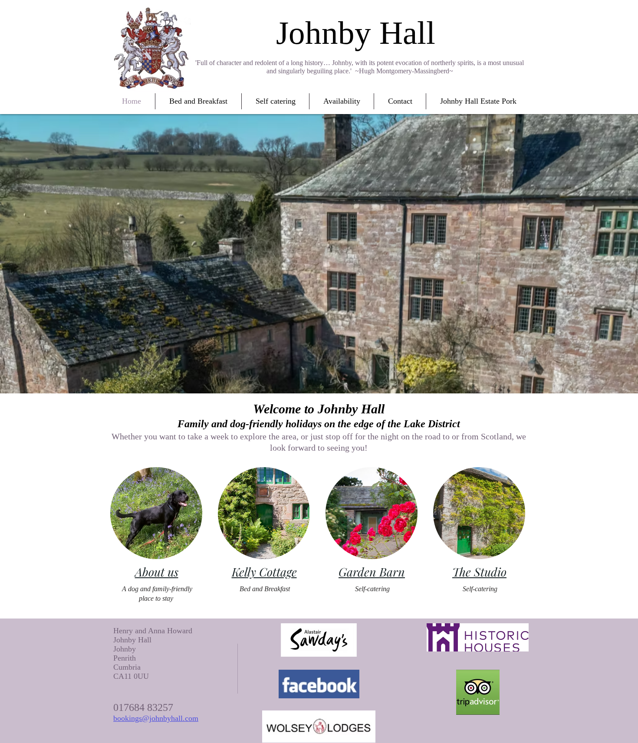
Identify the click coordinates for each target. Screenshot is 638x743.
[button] (198, 101)
